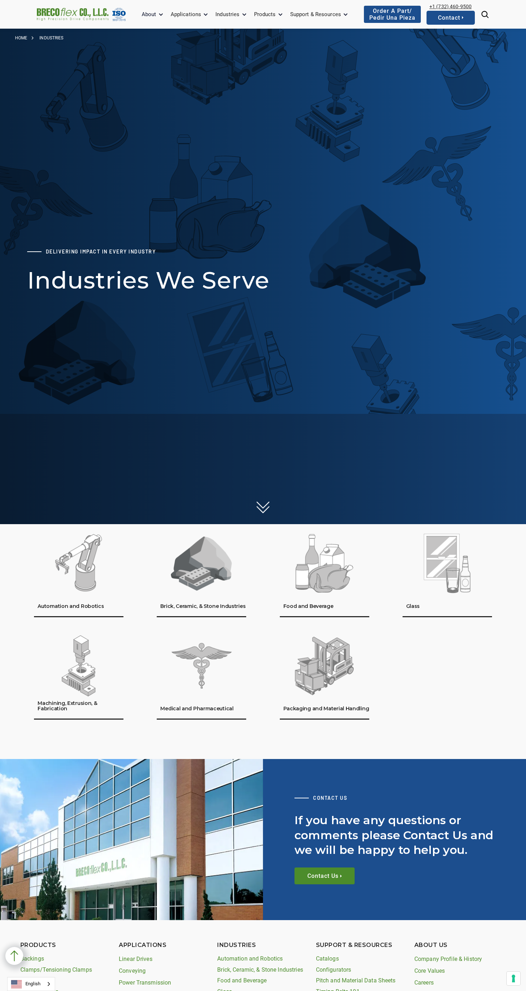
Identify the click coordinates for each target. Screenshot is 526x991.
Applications (186, 14)
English (32, 983)
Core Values (429, 970)
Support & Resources (315, 14)
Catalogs (327, 958)
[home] (72, 14)
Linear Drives (135, 959)
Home (21, 37)
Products (265, 14)
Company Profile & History (448, 959)
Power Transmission (145, 982)
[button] (153, 14)
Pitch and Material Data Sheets (356, 980)
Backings (32, 958)
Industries (227, 14)
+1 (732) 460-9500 (450, 6)
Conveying (132, 970)
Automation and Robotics (250, 958)
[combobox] (31, 984)
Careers (424, 982)
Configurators (333, 969)
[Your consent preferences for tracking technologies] (513, 978)
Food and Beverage (242, 980)
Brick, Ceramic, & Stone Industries (260, 969)
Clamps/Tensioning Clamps (56, 969)
